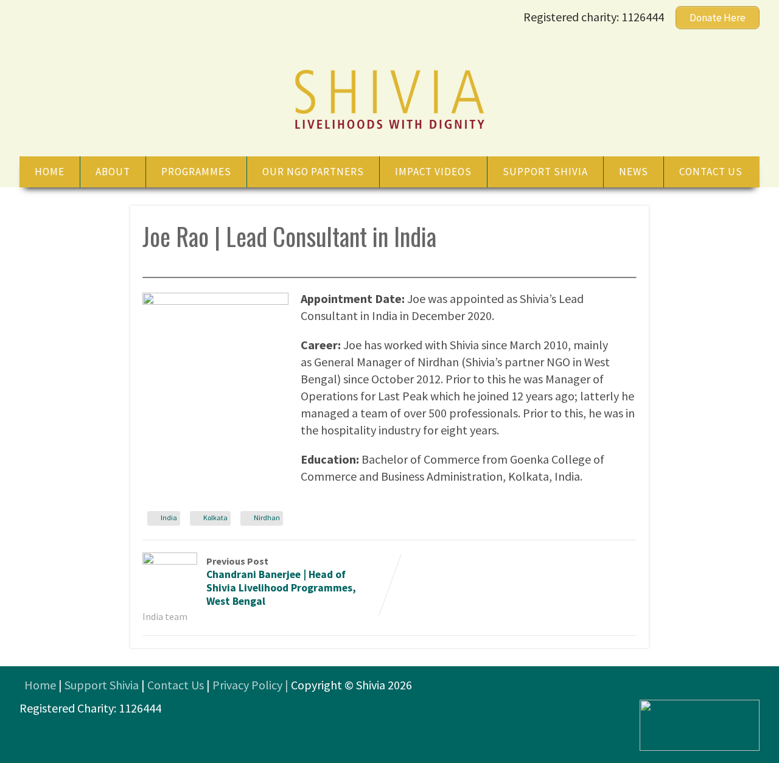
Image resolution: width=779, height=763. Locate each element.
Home (50, 171)
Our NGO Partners (313, 171)
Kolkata (215, 517)
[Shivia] (389, 130)
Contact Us (175, 684)
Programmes (196, 171)
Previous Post (281, 581)
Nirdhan (267, 517)
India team (164, 616)
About (113, 171)
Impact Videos (433, 171)
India (169, 517)
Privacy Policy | (251, 684)
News (633, 171)
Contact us (710, 171)
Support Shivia (545, 171)
